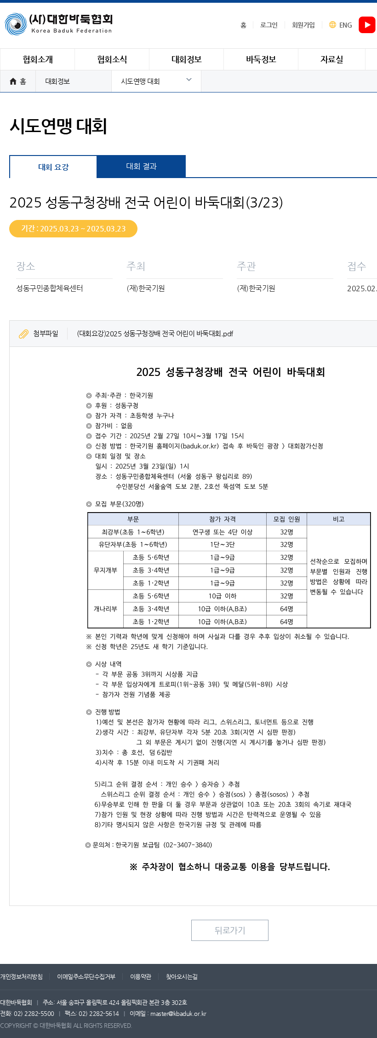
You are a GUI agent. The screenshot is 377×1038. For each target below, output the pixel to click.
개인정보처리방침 (21, 976)
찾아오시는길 (182, 976)
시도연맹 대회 (140, 81)
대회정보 (57, 81)
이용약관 (140, 976)
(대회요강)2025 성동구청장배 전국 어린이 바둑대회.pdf (155, 333)
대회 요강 (53, 167)
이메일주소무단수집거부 (86, 976)
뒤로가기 (230, 930)
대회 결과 (141, 166)
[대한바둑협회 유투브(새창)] (367, 25)
